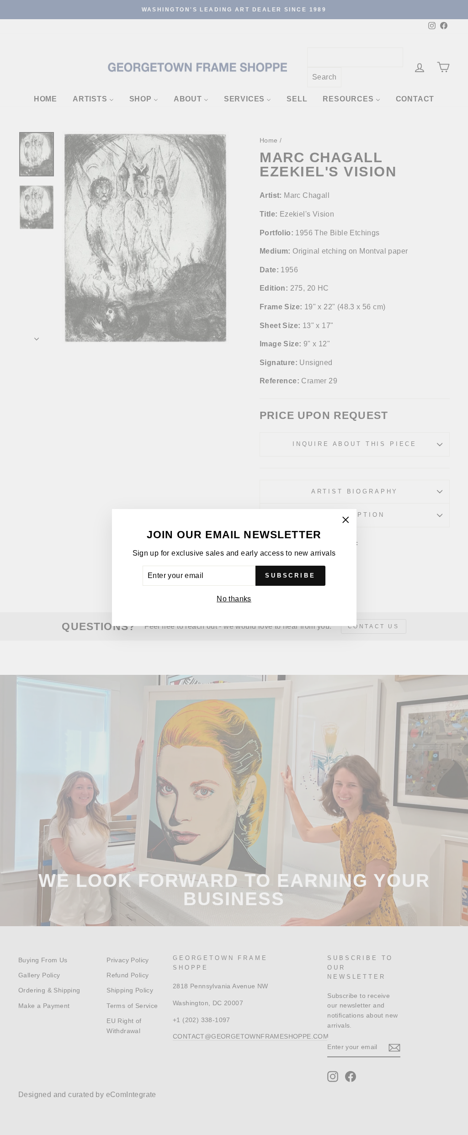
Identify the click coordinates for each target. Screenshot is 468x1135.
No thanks (234, 599)
